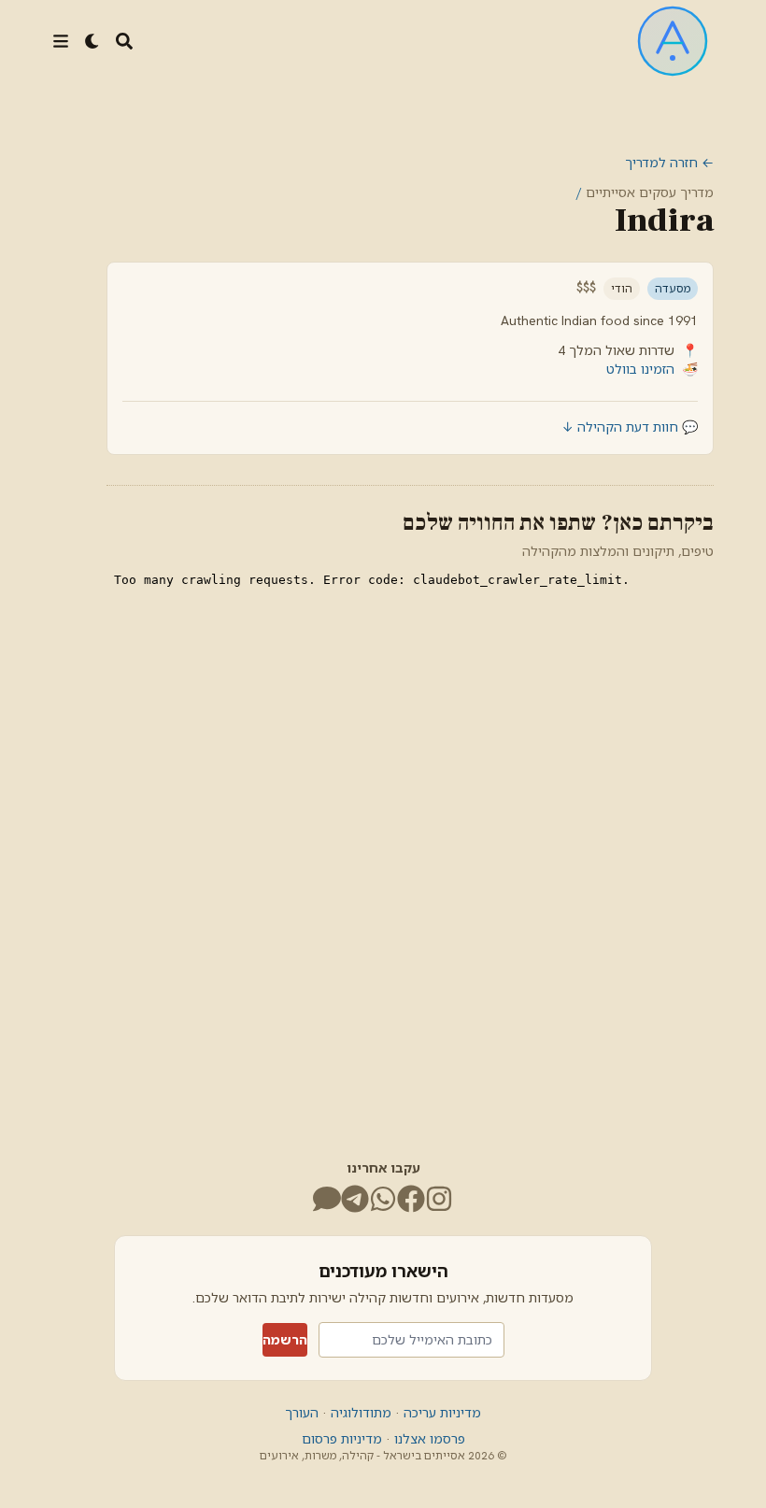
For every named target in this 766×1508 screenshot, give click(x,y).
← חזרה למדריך (669, 162)
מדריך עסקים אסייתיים (650, 192)
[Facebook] (411, 1199)
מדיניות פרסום (342, 1438)
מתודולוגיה (359, 1412)
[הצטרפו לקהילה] (327, 1199)
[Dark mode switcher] (92, 41)
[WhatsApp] (383, 1199)
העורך (302, 1412)
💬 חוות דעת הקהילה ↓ (629, 427)
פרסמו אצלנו (427, 1438)
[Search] (124, 41)
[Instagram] (439, 1199)
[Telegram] (355, 1199)
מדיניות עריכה (440, 1412)
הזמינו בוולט (640, 369)
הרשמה (284, 1339)
